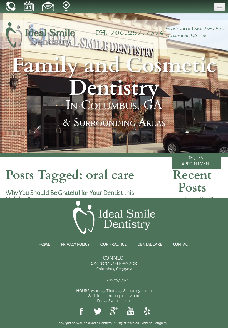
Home (44, 244)
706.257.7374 (137, 32)
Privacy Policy (75, 244)
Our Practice (113, 244)
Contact (181, 244)
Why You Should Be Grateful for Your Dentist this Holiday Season (70, 195)
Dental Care (149, 244)
